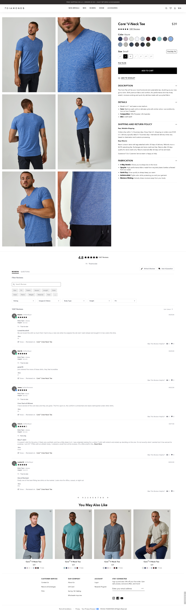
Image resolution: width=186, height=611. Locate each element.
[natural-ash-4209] (131, 39)
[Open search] (166, 8)
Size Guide (122, 63)
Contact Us (45, 582)
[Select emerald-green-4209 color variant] (64, 568)
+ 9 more (41, 568)
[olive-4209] (148, 44)
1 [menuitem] (82, 498)
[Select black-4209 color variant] (38, 568)
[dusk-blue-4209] (142, 39)
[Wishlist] (170, 8)
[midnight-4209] (120, 39)
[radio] (15, 290)
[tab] (148, 269)
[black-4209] (154, 39)
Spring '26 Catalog (74, 591)
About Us (71, 582)
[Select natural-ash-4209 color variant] (29, 568)
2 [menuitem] (85, 498)
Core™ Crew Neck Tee (44, 342)
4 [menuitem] (90, 498)
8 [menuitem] (100, 498)
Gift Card (71, 587)
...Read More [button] (97, 444)
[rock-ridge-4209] (126, 44)
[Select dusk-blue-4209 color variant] (34, 568)
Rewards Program (101, 587)
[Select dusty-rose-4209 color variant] (27, 568)
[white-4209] (137, 39)
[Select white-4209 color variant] (31, 568)
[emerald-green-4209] (159, 39)
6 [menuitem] (95, 498)
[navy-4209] (142, 44)
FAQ (42, 591)
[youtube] (122, 598)
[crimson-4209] (148, 39)
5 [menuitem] (92, 498)
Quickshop (34, 554)
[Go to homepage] (14, 8)
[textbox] (173, 310)
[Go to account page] (175, 8)
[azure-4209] (170, 39)
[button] (55, 294)
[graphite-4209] (137, 44)
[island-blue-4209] (131, 44)
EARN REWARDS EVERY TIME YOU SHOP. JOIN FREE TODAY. (93, 2)
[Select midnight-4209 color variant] (25, 568)
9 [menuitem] (103, 498)
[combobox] (24, 301)
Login (97, 582)
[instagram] (113, 598)
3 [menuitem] (87, 498)
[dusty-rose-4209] (126, 39)
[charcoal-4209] (165, 39)
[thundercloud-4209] (120, 44)
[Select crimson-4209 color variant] (36, 568)
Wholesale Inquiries (75, 595)
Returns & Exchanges (48, 587)
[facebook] (117, 598)
